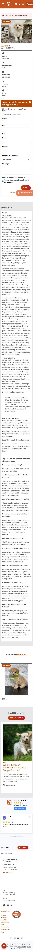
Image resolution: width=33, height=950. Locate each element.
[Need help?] (4, 946)
